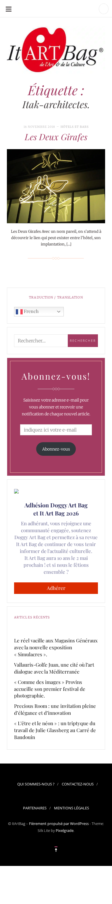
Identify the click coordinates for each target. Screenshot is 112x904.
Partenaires (35, 808)
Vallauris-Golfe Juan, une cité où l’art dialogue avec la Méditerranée (54, 668)
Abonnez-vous (56, 449)
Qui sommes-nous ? (36, 784)
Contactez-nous (78, 784)
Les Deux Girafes (56, 136)
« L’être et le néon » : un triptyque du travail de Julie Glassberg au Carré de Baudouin (55, 730)
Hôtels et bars (75, 127)
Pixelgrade (65, 830)
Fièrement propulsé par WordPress (59, 823)
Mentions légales (71, 808)
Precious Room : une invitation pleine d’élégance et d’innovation (55, 709)
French (30, 311)
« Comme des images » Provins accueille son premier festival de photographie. (49, 689)
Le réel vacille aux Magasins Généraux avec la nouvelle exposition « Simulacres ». (56, 647)
